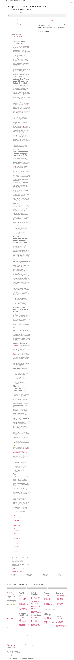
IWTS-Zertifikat (10, 618)
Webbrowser (21, 172)
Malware (19, 111)
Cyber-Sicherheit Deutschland (20, 528)
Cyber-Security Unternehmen (20, 522)
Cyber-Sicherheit (21, 46)
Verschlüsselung (17, 546)
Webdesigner (22, 440)
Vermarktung (15, 428)
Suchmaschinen (16, 354)
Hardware (26, 104)
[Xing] (14, 621)
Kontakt (71, 2)
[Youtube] (11, 621)
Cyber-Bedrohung (17, 517)
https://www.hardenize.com (18, 367)
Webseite (23, 164)
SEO (19, 428)
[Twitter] (8, 621)
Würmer (16, 270)
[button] (14, 557)
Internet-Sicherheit (17, 538)
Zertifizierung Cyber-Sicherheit (20, 554)
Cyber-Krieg (16, 520)
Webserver (15, 172)
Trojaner (24, 275)
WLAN (24, 126)
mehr (14, 604)
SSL (15, 352)
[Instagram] (8, 624)
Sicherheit (16, 543)
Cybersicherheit (17, 530)
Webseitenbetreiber (17, 345)
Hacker (16, 125)
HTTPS (14, 167)
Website (15, 551)
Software (20, 109)
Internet (15, 535)
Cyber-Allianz (16, 515)
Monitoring (28, 183)
